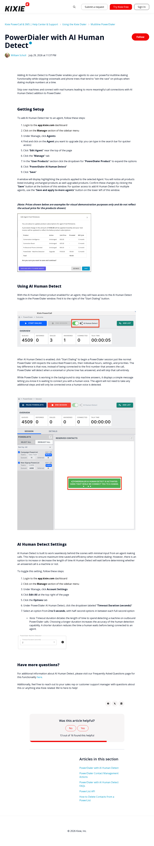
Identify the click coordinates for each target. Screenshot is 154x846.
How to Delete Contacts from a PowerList (96, 798)
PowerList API (87, 791)
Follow (140, 37)
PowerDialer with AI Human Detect (99, 768)
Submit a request (94, 7)
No (70, 728)
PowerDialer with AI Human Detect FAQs (99, 784)
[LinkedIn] (121, 704)
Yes (83, 728)
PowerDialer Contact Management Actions (99, 775)
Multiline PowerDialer (103, 24)
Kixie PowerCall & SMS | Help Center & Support (31, 24)
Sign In (142, 7)
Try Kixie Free (121, 7)
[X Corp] (115, 704)
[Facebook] (108, 704)
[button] (74, 7)
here (39, 677)
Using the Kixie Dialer (74, 24)
